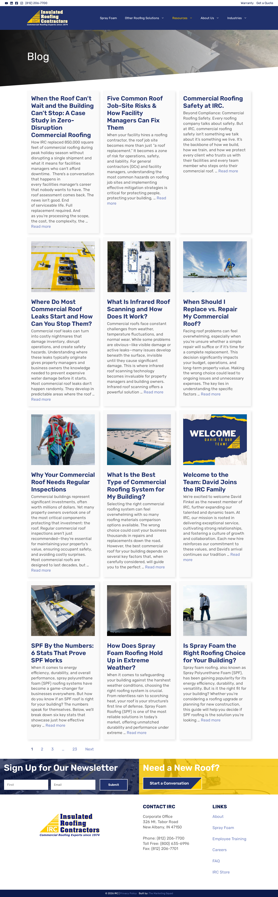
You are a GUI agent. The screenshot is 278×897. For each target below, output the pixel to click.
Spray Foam (108, 18)
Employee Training (229, 839)
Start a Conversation (169, 783)
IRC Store (221, 872)
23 (74, 749)
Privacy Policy (128, 893)
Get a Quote (264, 3)
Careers (219, 849)
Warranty (247, 3)
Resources (179, 18)
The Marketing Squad (161, 893)
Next (89, 749)
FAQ (216, 861)
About (218, 816)
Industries (234, 18)
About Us (207, 18)
